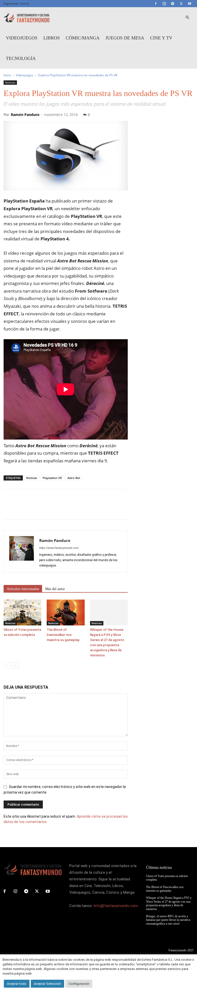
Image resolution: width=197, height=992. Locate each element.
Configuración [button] (78, 984)
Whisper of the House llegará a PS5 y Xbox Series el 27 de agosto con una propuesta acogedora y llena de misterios (169, 903)
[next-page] (15, 665)
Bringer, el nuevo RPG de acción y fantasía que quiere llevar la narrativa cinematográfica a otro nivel (168, 919)
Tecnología (21, 58)
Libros (51, 37)
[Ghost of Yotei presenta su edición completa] (22, 612)
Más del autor (55, 589)
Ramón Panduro (25, 114)
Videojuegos (21, 37)
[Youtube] (189, 3)
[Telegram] (172, 3)
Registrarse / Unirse (16, 3)
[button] (187, 17)
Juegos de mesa (124, 37)
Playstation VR (52, 478)
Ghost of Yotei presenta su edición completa (167, 877)
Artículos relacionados (23, 589)
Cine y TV (161, 37)
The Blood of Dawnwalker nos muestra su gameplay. (63, 635)
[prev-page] (7, 665)
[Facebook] (156, 3)
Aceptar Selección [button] (47, 984)
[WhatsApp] (44, 509)
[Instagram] (164, 3)
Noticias (10, 82)
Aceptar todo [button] (16, 984)
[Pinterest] (32, 509)
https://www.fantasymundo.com (58, 548)
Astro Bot (73, 478)
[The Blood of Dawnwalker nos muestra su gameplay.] (65, 612)
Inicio (7, 75)
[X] (181, 3)
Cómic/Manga (83, 37)
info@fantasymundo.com (116, 905)
